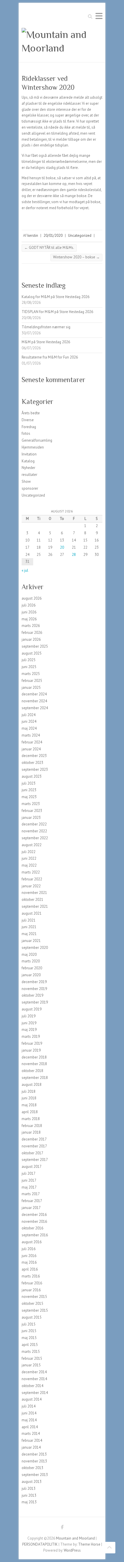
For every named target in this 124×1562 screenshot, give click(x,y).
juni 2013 (29, 1495)
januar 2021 (31, 940)
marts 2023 (31, 803)
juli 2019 (28, 1016)
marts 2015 (31, 1351)
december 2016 (34, 1214)
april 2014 (30, 1426)
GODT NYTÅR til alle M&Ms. (49, 247)
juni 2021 (29, 926)
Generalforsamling (37, 440)
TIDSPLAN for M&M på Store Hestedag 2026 (57, 311)
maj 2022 (29, 865)
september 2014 (35, 1392)
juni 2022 (29, 858)
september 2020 (35, 947)
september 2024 (35, 707)
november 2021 (34, 892)
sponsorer (30, 488)
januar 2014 (31, 1447)
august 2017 (32, 1166)
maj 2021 (29, 933)
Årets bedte (31, 413)
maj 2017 (29, 1187)
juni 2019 (29, 1023)
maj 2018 (29, 1105)
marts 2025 (31, 673)
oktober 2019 (32, 995)
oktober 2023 (32, 762)
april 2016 (30, 1269)
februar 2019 (32, 1043)
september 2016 (35, 1235)
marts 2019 (31, 1036)
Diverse (28, 419)
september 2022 (35, 838)
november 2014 (34, 1378)
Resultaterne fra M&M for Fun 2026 (50, 357)
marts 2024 (31, 735)
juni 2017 (29, 1180)
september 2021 (35, 906)
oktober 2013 (32, 1467)
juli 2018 (28, 1091)
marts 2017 (31, 1193)
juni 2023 (29, 789)
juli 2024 (28, 714)
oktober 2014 (32, 1385)
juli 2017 (28, 1173)
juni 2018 (29, 1098)
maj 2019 (29, 1029)
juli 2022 (28, 851)
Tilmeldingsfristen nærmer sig (46, 327)
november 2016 (34, 1221)
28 (74, 554)
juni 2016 (29, 1255)
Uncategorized (79, 235)
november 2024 (34, 701)
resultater (29, 474)
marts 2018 (31, 1118)
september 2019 (35, 1002)
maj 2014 (29, 1420)
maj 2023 (29, 796)
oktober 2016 (32, 1228)
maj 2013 (29, 1502)
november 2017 (34, 1146)
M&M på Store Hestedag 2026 (46, 342)
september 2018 (35, 1077)
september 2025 (35, 646)
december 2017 (34, 1139)
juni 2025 (29, 666)
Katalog (28, 461)
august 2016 (32, 1241)
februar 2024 (32, 742)
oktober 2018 (32, 1070)
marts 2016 (31, 1276)
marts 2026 (31, 625)
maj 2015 (29, 1337)
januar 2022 (31, 886)
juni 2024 (29, 721)
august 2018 (32, 1084)
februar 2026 (32, 632)
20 (62, 547)
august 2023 (32, 776)
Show (26, 481)
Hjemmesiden (33, 447)
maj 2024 (29, 728)
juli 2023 (28, 783)
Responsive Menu (98, 16)
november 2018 (34, 1063)
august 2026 (32, 598)
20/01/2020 (53, 235)
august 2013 (32, 1481)
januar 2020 (31, 974)
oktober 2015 (32, 1303)
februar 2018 (32, 1125)
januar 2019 (31, 1050)
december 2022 (34, 824)
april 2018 (30, 1111)
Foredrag (29, 426)
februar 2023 (32, 810)
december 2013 (34, 1454)
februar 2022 (32, 879)
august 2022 (32, 844)
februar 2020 (32, 968)
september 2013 (35, 1474)
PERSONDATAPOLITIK (40, 1544)
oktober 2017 (32, 1153)
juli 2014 (28, 1406)
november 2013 (34, 1461)
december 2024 (34, 694)
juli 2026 (28, 605)
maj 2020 (29, 954)
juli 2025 (28, 659)
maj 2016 (29, 1262)
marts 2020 (31, 961)
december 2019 (34, 981)
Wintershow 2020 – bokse (76, 257)
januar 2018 (31, 1132)
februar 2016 (32, 1283)
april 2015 (30, 1344)
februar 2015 (32, 1358)
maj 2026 (29, 619)
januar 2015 (31, 1365)
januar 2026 (31, 639)
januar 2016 (31, 1290)
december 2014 (34, 1372)
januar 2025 (31, 687)
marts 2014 (31, 1433)
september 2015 (35, 1310)
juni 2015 (29, 1330)
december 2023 (34, 755)
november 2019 (34, 988)
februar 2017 (32, 1200)
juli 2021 (28, 920)
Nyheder (28, 467)
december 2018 (34, 1057)
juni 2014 (29, 1413)
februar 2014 (32, 1440)
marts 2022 (31, 872)
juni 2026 (29, 612)
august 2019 (32, 1009)
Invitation (29, 454)
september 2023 (35, 769)
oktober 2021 (32, 899)
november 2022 (34, 831)
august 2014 (32, 1399)
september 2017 (35, 1159)
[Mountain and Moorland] (62, 41)
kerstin (32, 235)
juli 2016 (28, 1248)
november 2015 (34, 1296)
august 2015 (32, 1317)
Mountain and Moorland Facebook (62, 1528)
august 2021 (32, 913)
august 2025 (32, 653)
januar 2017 (31, 1207)
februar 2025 (32, 680)
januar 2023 (31, 817)
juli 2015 (28, 1324)
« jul (25, 570)
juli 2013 (28, 1488)
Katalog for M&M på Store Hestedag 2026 (55, 296)
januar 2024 (31, 749)
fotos (26, 433)
